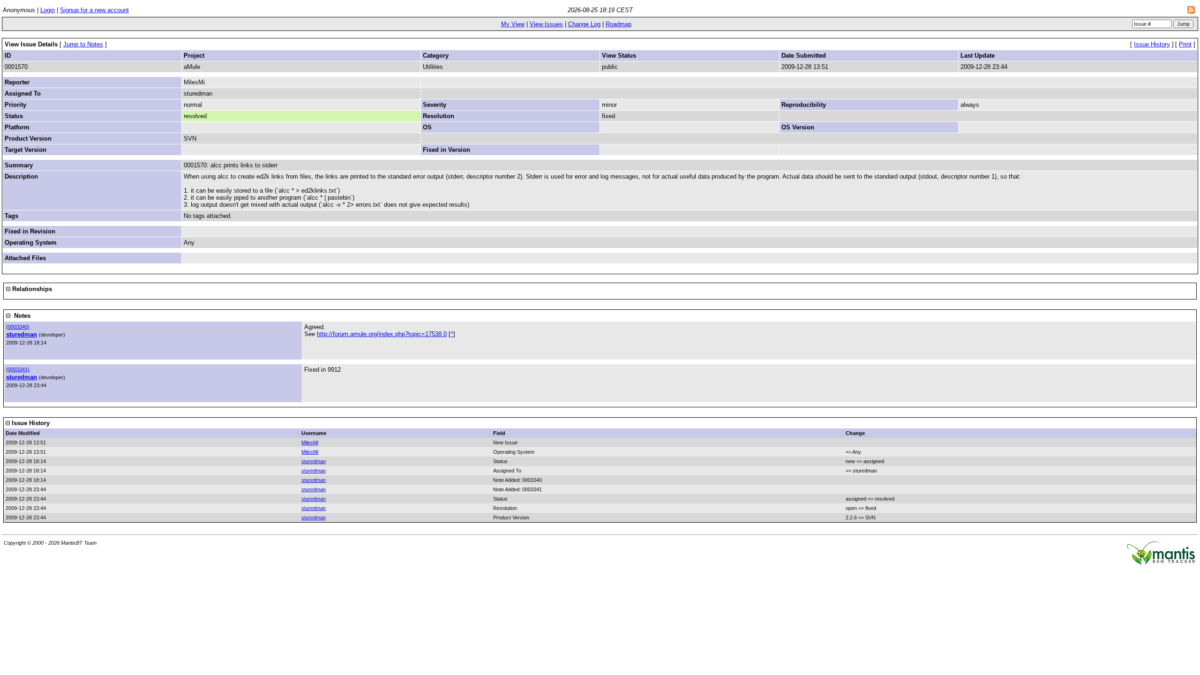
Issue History (1152, 44)
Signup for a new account (94, 10)
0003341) (19, 369)
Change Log (584, 24)
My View (513, 24)
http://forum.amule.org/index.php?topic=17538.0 (382, 334)
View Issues (546, 24)
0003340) (19, 327)
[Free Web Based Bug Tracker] (1161, 562)
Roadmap (618, 24)
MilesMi (309, 442)
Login (47, 10)
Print (1185, 44)
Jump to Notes (83, 44)
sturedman (21, 334)
